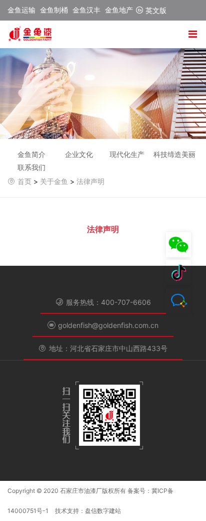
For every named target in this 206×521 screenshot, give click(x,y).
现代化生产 (127, 154)
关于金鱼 (54, 181)
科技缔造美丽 (175, 154)
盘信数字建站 (103, 510)
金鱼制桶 (54, 10)
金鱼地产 (119, 10)
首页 (25, 181)
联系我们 (32, 167)
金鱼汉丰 (86, 10)
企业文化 (79, 154)
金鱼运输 (22, 10)
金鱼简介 (32, 154)
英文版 (155, 10)
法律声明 (90, 181)
